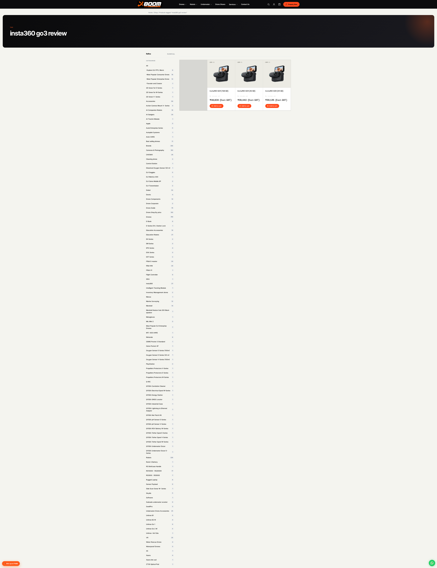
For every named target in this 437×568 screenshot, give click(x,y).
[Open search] (268, 4)
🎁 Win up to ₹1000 (11, 564)
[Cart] (279, 4)
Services (232, 4)
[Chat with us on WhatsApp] (432, 563)
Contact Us (245, 4)
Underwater (205, 4)
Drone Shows (220, 4)
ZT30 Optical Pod (159, 564)
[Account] (274, 4)
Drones (181, 4)
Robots (192, 4)
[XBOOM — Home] (149, 4)
